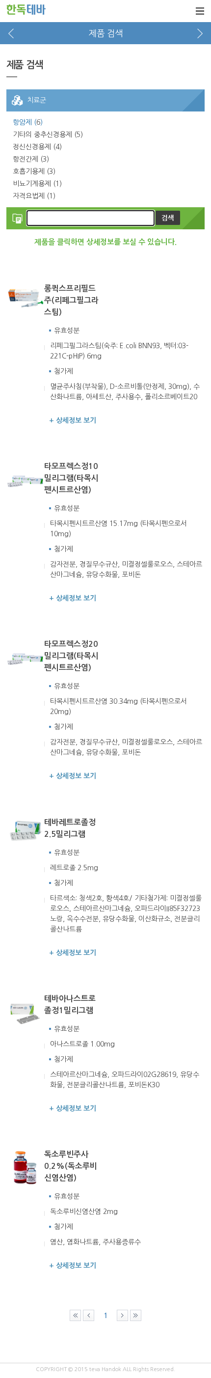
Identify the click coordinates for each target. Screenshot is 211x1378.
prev (11, 33)
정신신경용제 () (37, 146)
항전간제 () (31, 159)
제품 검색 (106, 33)
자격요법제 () (34, 196)
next (200, 33)
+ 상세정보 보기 (72, 420)
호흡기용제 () (34, 171)
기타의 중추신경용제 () (48, 134)
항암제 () (28, 122)
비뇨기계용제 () (37, 183)
